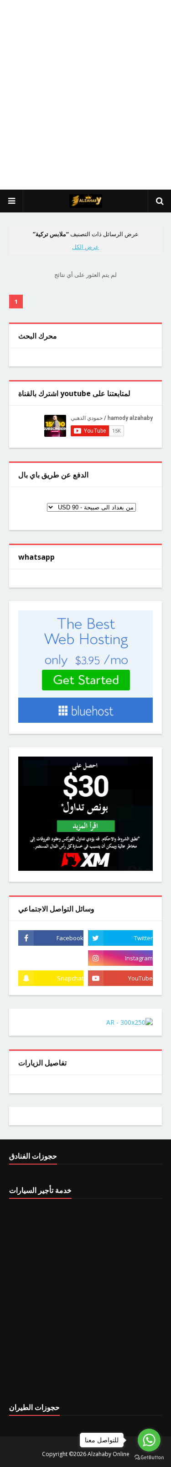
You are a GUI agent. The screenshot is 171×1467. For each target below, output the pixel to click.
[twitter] (120, 938)
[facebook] (50, 938)
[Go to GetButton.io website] (149, 1458)
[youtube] (120, 978)
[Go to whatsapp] (149, 1440)
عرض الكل (85, 247)
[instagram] (120, 958)
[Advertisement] (85, 94)
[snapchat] (50, 978)
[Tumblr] (50, 958)
